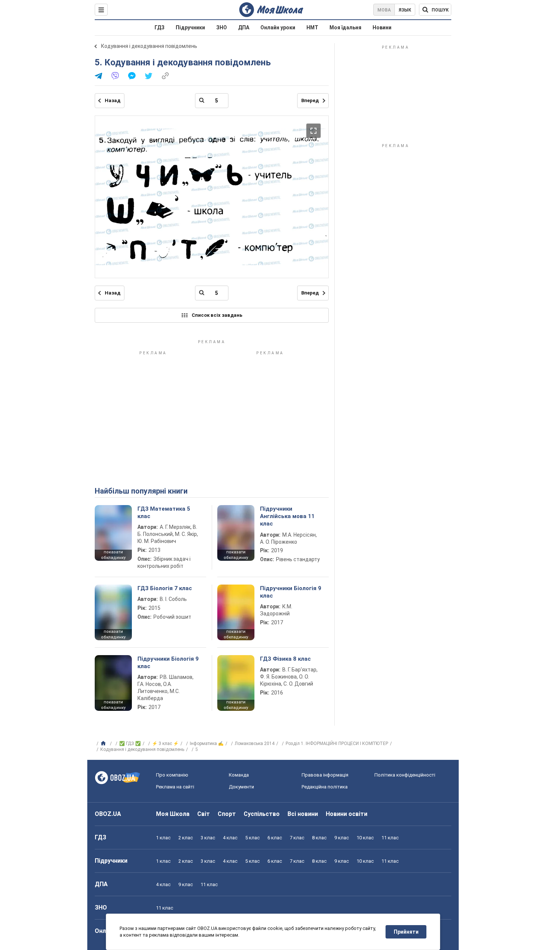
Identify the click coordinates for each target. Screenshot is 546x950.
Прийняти (406, 932)
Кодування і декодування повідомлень (149, 46)
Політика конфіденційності (404, 775)
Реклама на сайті (175, 787)
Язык (405, 10)
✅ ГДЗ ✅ (130, 743)
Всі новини (302, 813)
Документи (241, 787)
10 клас (365, 837)
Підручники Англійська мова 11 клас (287, 516)
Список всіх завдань (217, 315)
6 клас (274, 837)
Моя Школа (172, 813)
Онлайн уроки (277, 27)
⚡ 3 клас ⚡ (165, 743)
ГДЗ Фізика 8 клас (285, 658)
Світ (203, 813)
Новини (382, 27)
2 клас (185, 837)
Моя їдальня (345, 27)
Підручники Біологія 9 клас (290, 592)
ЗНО (221, 27)
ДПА (243, 27)
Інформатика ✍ (207, 743)
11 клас (390, 837)
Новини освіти (346, 813)
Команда (239, 775)
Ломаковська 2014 (254, 743)
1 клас (163, 837)
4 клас (230, 837)
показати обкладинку (113, 555)
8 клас (319, 837)
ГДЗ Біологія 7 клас (164, 588)
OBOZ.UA (108, 813)
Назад (112, 100)
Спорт (227, 813)
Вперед (310, 100)
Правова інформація (325, 775)
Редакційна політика (325, 787)
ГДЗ (160, 27)
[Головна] (104, 743)
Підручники (190, 27)
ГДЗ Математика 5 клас (163, 512)
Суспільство (262, 813)
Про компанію (172, 775)
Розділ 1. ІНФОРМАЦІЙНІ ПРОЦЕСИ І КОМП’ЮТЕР (337, 743)
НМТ (312, 27)
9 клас (341, 837)
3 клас (208, 837)
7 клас (297, 837)
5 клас (252, 837)
